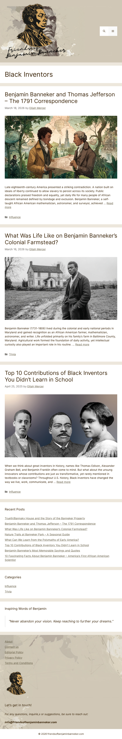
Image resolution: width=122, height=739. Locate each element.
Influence (15, 217)
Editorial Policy (14, 652)
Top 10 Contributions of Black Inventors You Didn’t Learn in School (56, 376)
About (9, 641)
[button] (104, 31)
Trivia (12, 354)
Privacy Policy (13, 657)
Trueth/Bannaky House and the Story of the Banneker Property (45, 518)
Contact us (12, 647)
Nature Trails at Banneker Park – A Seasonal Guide (37, 534)
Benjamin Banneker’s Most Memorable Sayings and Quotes (42, 550)
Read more (82, 344)
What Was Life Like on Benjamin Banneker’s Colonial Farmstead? (46, 529)
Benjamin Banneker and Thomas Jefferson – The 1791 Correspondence (60, 97)
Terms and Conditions (19, 663)
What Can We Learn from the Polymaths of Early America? (42, 539)
